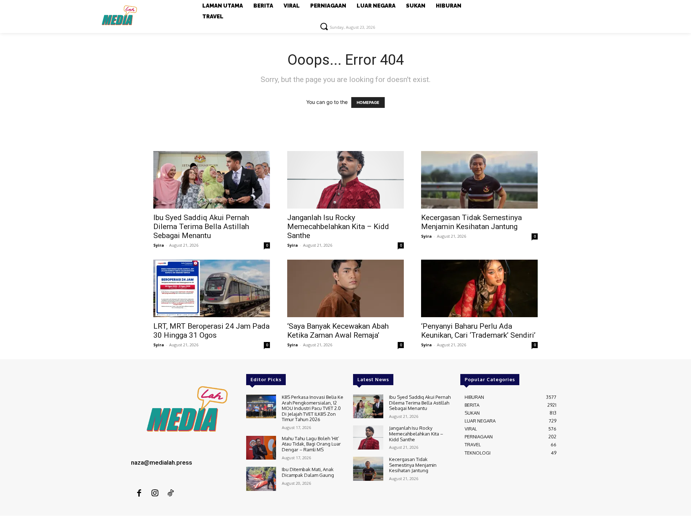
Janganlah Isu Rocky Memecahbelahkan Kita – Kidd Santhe (338, 226)
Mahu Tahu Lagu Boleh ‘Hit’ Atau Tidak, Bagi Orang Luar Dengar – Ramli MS (311, 443)
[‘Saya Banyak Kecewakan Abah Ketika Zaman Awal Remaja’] (345, 288)
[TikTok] (171, 493)
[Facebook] (139, 493)
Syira (158, 245)
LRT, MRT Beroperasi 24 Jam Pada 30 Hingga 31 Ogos (211, 330)
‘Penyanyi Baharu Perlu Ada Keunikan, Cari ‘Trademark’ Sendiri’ (478, 330)
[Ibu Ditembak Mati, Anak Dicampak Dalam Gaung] (261, 479)
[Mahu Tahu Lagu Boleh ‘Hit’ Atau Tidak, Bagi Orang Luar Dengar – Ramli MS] (261, 448)
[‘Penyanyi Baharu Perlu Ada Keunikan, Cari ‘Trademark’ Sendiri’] (479, 288)
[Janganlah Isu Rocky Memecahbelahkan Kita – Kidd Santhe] (345, 180)
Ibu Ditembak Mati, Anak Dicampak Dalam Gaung (308, 472)
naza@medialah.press (161, 462)
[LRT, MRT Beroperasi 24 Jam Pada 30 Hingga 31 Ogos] (211, 288)
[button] (324, 26)
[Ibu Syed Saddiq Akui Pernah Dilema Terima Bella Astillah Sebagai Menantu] (211, 180)
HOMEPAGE (368, 102)
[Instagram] (155, 493)
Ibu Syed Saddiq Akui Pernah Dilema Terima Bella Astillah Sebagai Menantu (201, 226)
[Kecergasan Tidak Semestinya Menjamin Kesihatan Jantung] (479, 180)
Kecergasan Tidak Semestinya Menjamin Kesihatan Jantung (471, 222)
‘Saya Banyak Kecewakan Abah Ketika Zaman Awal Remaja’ (338, 330)
